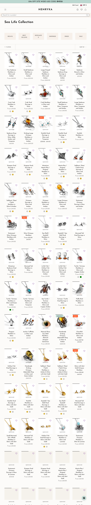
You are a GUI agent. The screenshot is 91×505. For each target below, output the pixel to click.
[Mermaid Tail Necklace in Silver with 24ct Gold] (28, 426)
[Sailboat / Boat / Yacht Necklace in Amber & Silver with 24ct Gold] (45, 356)
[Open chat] (84, 498)
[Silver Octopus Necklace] (28, 223)
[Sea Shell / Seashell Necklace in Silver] (45, 223)
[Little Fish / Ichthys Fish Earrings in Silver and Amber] (62, 256)
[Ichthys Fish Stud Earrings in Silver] (11, 356)
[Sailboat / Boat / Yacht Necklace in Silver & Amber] (11, 191)
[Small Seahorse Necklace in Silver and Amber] (28, 60)
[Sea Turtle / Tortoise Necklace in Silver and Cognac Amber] (45, 289)
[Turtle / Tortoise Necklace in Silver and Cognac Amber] (79, 256)
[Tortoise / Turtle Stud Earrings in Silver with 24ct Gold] (62, 495)
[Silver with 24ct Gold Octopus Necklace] (79, 356)
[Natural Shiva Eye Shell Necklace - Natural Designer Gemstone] (45, 322)
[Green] (80, 277)
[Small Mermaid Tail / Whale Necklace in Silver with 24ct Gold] (11, 426)
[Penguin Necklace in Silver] (11, 322)
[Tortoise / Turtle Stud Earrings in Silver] (62, 289)
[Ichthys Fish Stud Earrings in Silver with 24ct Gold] (45, 426)
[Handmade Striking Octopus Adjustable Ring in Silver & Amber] (62, 322)
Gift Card (75, 5)
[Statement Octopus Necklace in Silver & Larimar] (79, 426)
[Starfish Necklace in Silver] (79, 123)
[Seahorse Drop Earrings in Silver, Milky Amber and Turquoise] (11, 123)
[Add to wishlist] (16, 55)
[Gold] (36, 64)
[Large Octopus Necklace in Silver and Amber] (62, 191)
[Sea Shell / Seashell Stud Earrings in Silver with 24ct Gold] (79, 495)
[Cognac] (78, 277)
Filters (8, 47)
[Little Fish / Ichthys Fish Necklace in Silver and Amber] (45, 256)
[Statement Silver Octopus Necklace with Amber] (11, 223)
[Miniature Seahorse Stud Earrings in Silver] (11, 256)
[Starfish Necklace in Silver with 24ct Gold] (28, 391)
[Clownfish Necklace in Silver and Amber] (79, 322)
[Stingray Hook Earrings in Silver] (28, 156)
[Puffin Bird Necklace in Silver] (79, 289)
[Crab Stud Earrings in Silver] (28, 93)
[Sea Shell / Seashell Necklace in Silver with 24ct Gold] (62, 391)
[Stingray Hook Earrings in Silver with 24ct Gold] (45, 459)
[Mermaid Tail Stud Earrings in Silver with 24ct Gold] (79, 391)
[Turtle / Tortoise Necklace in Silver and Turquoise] (28, 289)
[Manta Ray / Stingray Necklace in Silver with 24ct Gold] (79, 459)
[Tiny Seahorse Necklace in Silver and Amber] (11, 60)
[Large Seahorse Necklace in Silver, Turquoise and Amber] (79, 93)
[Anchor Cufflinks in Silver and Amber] (28, 322)
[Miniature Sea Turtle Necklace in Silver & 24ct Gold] (45, 495)
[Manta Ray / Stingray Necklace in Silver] (62, 156)
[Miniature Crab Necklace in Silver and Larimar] (62, 426)
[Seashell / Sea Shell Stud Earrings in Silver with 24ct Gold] (45, 391)
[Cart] (85, 9)
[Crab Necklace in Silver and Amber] (45, 93)
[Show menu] (5, 9)
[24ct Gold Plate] (15, 64)
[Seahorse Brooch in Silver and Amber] (79, 60)
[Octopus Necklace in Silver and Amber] (45, 191)
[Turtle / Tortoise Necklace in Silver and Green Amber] (11, 289)
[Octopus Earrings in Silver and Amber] (28, 191)
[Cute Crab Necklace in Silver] (11, 93)
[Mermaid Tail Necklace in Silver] (28, 256)
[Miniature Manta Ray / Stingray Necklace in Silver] (45, 156)
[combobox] (45, 15)
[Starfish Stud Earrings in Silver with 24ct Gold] (11, 391)
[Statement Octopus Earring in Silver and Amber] (79, 191)
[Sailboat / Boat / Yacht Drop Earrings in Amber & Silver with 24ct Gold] (62, 356)
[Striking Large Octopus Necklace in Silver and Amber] (28, 123)
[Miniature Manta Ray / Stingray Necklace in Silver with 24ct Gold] (62, 459)
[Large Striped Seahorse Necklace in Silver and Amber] (45, 60)
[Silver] (33, 64)
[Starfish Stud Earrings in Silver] (62, 123)
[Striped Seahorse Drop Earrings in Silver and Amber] (62, 60)
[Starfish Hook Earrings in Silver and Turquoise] (45, 123)
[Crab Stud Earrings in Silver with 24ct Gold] (11, 495)
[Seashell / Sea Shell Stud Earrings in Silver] (62, 223)
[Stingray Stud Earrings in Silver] (11, 156)
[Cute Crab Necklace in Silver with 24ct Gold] (28, 495)
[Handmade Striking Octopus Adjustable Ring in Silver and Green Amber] (28, 356)
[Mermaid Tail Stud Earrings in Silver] (79, 223)
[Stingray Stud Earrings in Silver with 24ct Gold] (28, 459)
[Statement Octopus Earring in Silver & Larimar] (11, 459)
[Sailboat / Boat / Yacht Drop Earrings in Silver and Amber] (79, 156)
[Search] (87, 15)
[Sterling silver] (12, 64)
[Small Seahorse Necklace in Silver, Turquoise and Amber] (62, 93)
